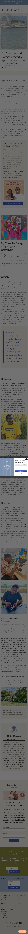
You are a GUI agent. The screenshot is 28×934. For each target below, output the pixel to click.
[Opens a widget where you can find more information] (22, 931)
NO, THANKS (21, 473)
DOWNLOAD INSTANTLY (21, 471)
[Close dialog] (26, 459)
